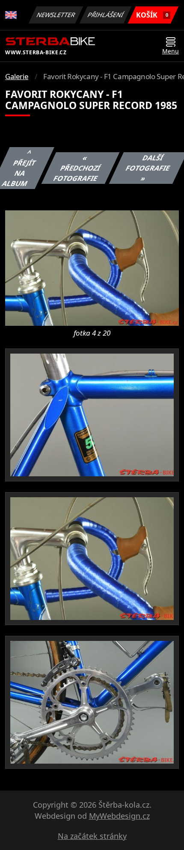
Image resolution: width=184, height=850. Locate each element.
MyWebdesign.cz (119, 816)
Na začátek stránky (92, 836)
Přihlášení (105, 15)
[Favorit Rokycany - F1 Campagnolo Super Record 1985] (92, 267)
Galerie (16, 76)
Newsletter (56, 15)
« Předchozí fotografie (77, 168)
